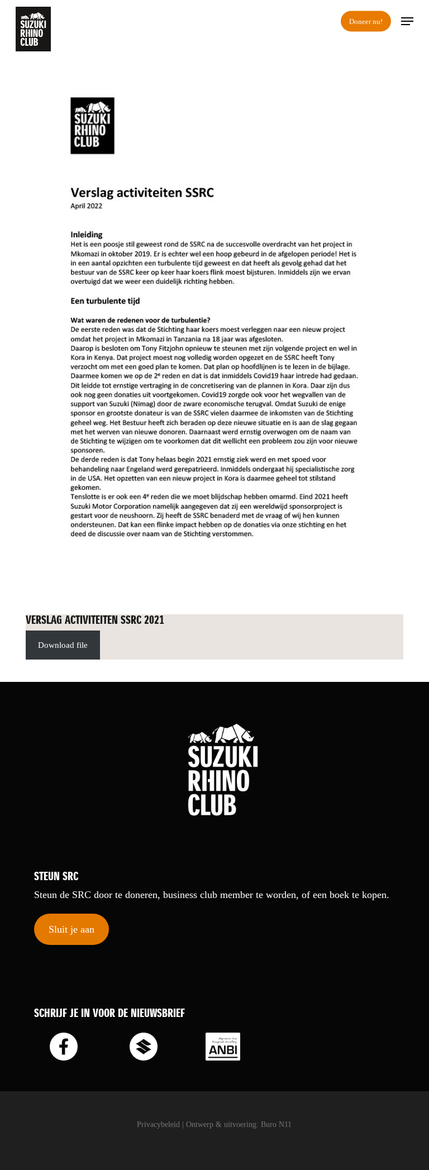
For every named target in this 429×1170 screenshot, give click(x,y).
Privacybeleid (158, 1124)
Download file (63, 645)
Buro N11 (276, 1124)
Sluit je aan (71, 929)
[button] (407, 21)
